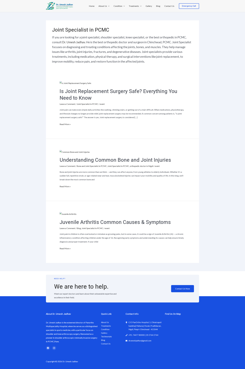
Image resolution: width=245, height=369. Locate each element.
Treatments (134, 6)
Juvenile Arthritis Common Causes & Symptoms (115, 222)
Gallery (149, 6)
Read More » (65, 123)
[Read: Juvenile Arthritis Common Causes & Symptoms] (68, 214)
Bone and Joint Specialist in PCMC (92, 166)
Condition (118, 6)
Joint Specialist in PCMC (87, 104)
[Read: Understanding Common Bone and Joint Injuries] (75, 151)
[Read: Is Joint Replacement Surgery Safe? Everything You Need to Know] (75, 83)
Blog (158, 6)
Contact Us (169, 6)
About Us (103, 6)
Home (91, 6)
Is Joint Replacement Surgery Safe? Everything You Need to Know (118, 95)
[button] (108, 6)
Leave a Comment (67, 104)
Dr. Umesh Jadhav (73, 42)
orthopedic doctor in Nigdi (141, 166)
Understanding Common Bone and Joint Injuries (115, 160)
